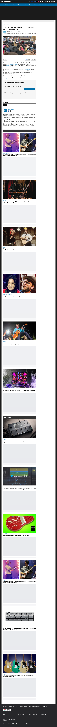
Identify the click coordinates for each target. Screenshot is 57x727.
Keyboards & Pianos (32, 4)
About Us (5, 714)
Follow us (28, 59)
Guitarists (8, 24)
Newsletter (34, 59)
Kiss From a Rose (48, 20)
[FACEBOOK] (9, 111)
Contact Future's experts (20, 714)
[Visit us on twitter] (37, 1)
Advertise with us (19, 716)
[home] (3, 4)
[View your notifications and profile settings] (50, 2)
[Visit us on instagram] (38, 1)
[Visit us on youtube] (40, 1)
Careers (42, 716)
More (46, 4)
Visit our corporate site (42, 706)
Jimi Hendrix (27, 69)
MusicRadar (9, 31)
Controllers (19, 4)
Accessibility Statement (32, 716)
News (4, 31)
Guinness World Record (13, 64)
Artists (4, 24)
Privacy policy (43, 714)
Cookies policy (5, 716)
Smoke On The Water (10, 66)
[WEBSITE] (11, 111)
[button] (53, 1)
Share (6, 59)
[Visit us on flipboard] (42, 1)
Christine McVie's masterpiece (14, 20)
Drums (24, 4)
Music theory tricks (37, 20)
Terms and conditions (32, 714)
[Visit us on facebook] (35, 1)
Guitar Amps (40, 4)
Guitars (13, 4)
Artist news (7, 4)
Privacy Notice (6, 93)
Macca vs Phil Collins (27, 20)
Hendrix (8, 65)
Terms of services (17, 92)
